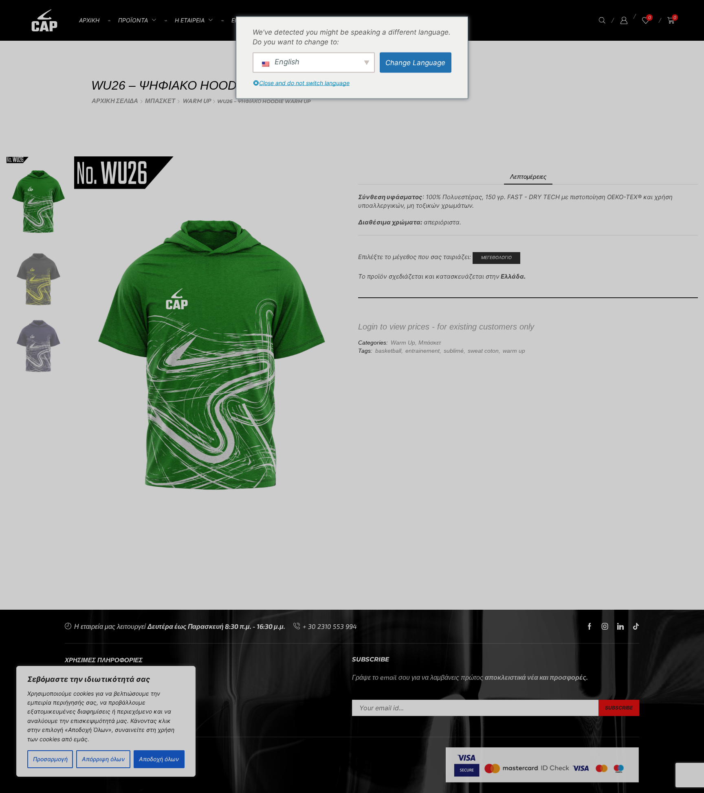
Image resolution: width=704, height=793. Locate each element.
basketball (388, 350)
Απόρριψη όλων (103, 759)
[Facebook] (589, 626)
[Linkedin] (620, 626)
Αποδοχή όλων (159, 759)
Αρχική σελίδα (115, 101)
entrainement (422, 350)
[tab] (528, 177)
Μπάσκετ (160, 101)
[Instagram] (605, 626)
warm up (514, 350)
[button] (602, 20)
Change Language (415, 62)
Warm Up (196, 101)
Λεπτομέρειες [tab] (528, 176)
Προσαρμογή (50, 759)
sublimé (454, 350)
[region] (106, 721)
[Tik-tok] (636, 626)
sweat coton (483, 350)
